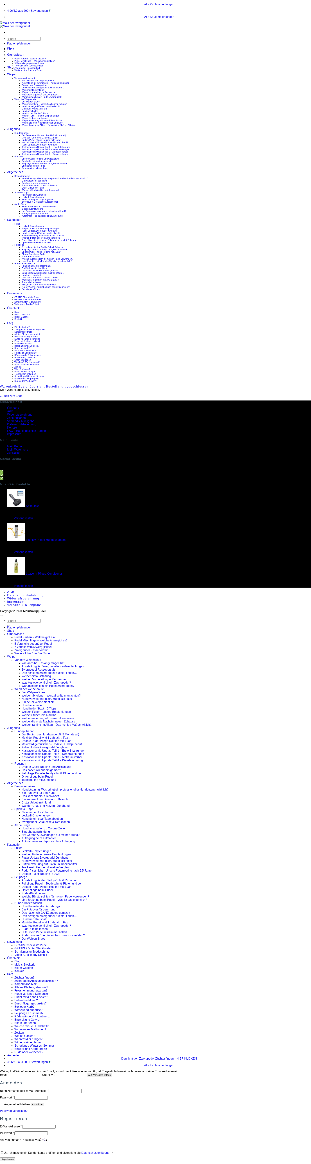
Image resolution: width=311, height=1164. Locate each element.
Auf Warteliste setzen (99, 1075)
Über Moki (13, 308)
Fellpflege (19, 245)
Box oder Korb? (22, 348)
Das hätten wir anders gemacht (37, 161)
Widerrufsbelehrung (19, 414)
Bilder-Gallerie (21, 317)
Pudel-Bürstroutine (31, 256)
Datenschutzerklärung (95, 1152)
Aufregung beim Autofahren (35, 213)
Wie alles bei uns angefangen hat (38, 80)
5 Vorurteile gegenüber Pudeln (29, 63)
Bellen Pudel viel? (23, 343)
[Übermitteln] (8, 625)
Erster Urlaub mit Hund (33, 188)
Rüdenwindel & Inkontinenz (27, 355)
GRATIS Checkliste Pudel (26, 297)
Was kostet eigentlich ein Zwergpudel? (40, 94)
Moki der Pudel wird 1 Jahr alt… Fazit (40, 137)
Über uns (13, 408)
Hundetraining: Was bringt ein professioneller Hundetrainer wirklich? (55, 178)
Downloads (14, 293)
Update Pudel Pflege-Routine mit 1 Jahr (41, 140)
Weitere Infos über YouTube (28, 70)
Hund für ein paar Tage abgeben (37, 199)
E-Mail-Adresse (11, 1126)
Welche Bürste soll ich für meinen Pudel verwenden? (47, 259)
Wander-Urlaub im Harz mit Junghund (40, 190)
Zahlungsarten (16, 417)
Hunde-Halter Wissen (24, 263)
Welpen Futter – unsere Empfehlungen (40, 116)
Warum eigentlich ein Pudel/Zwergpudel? (42, 97)
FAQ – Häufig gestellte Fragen (26, 430)
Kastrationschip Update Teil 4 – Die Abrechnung (45, 154)
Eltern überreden (22, 360)
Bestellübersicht (32, 386)
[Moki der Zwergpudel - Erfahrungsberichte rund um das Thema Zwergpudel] (15, 24)
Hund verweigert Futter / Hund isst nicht (41, 106)
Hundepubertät (21, 133)
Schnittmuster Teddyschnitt (27, 302)
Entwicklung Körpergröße (26, 378)
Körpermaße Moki (23, 332)
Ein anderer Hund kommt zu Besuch (39, 185)
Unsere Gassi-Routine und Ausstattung (41, 159)
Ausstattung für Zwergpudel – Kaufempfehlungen (45, 83)
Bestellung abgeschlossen (67, 386)
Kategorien (14, 219)
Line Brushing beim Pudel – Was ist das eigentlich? (47, 261)
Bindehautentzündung (32, 209)
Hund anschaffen (30, 111)
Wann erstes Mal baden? (26, 364)
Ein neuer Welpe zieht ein (34, 109)
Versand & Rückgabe (20, 421)
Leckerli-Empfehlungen (33, 197)
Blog (16, 312)
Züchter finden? (22, 327)
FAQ (10, 323)
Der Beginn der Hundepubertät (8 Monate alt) (44, 135)
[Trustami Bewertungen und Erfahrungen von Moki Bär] (50, 10)
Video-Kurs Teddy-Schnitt (26, 304)
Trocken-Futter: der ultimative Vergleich (41, 238)
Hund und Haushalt (31, 275)
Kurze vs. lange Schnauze (27, 339)
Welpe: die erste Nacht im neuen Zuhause (42, 123)
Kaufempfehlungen (19, 43)
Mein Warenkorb (17, 449)
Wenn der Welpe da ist (25, 99)
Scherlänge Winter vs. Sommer (29, 376)
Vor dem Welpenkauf (24, 78)
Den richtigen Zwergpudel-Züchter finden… (43, 87)
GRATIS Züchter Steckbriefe (28, 299)
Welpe (11, 74)
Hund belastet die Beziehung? (36, 266)
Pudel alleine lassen (32, 282)
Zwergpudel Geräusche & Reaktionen (40, 202)
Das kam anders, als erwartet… (37, 183)
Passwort (7, 1097)
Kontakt (18, 319)
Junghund (13, 129)
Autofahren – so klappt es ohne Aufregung (42, 216)
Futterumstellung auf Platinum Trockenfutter (43, 235)
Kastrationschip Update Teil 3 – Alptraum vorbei (45, 152)
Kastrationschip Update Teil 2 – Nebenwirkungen (45, 149)
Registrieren (7, 1159)
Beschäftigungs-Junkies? (26, 346)
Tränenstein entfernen (25, 374)
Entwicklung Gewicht (24, 357)
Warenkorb (9, 386)
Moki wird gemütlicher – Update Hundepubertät (45, 142)
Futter (17, 224)
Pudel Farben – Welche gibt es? (30, 58)
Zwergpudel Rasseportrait (27, 68)
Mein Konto (14, 446)
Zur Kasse (13, 452)
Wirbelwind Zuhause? (25, 350)
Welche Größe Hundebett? (27, 362)
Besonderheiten (22, 176)
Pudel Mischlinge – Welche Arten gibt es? (34, 61)
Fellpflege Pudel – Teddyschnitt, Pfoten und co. (44, 163)
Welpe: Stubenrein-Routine (35, 118)
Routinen (18, 156)
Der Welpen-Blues (31, 101)
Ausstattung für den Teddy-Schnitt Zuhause (43, 247)
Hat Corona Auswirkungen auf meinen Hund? (44, 211)
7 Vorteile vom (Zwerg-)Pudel (28, 65)
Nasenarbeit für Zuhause (34, 195)
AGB (10, 411)
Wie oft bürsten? (22, 369)
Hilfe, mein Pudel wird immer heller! (39, 284)
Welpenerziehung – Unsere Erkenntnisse (42, 120)
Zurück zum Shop (11, 395)
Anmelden (37, 1104)
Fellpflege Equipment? (25, 353)
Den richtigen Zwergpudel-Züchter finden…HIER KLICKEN (159, 1058)
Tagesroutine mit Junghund (35, 168)
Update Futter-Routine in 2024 (36, 242)
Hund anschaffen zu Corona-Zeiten (39, 206)
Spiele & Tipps (21, 192)
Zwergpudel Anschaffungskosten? (31, 329)
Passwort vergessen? (14, 1110)
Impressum (14, 434)
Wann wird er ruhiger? (25, 371)
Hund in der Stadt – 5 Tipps (35, 113)
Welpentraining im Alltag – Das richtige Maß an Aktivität (48, 125)
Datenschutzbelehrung (21, 424)
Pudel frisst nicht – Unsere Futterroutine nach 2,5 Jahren (49, 240)
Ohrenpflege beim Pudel (34, 166)
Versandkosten (23, 518)
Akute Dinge (20, 204)
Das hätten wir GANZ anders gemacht (40, 270)
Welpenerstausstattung (33, 90)
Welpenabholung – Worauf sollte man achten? (44, 104)
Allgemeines (15, 172)
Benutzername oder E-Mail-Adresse (24, 1090)
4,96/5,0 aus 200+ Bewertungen (27, 10)
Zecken (18, 367)
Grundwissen (15, 54)
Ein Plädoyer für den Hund (35, 181)
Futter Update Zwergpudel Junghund (40, 145)
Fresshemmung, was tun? (27, 336)
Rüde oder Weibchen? (25, 381)
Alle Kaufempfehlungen (159, 4)
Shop (10, 49)
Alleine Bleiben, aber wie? (27, 334)
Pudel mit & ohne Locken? (27, 341)
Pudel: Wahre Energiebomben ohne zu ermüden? (46, 287)
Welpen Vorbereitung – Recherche (38, 92)
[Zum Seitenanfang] (1, 615)
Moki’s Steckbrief (22, 314)
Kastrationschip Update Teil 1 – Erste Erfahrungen (46, 147)
